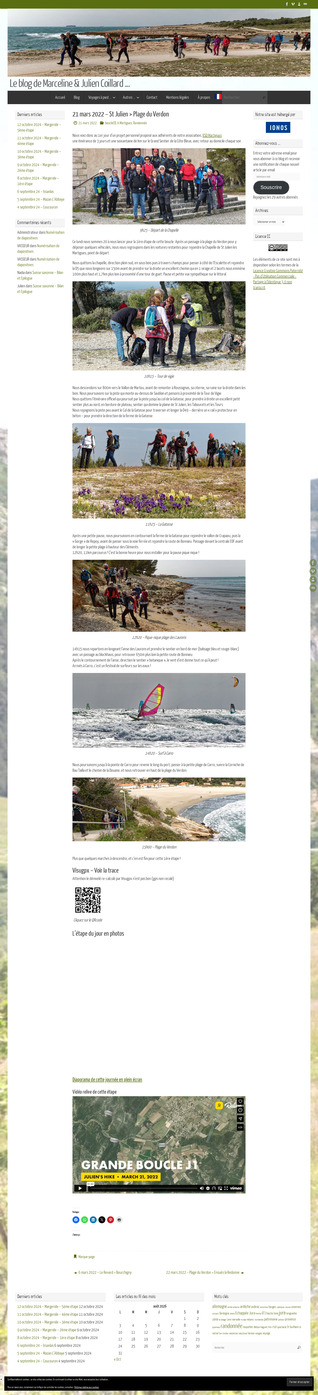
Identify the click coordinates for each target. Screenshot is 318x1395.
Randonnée (140, 123)
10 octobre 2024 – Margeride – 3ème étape (47, 1322)
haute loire (272, 1313)
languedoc (291, 1313)
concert (215, 1313)
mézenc (250, 1319)
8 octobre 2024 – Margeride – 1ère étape (46, 1338)
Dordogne (224, 1313)
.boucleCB (110, 123)
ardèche (245, 1307)
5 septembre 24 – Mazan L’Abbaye (40, 199)
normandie (259, 1319)
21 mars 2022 (88, 123)
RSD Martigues (212, 135)
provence (290, 1319)
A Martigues (124, 123)
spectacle (281, 1327)
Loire (229, 1319)
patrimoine (271, 1319)
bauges (272, 1307)
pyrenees (216, 1327)
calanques (280, 1307)
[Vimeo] (293, 4)
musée (243, 1320)
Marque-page (87, 1257)
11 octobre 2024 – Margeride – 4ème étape (47, 1314)
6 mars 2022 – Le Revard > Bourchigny (105, 1272)
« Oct (117, 1359)
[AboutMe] (299, 4)
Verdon (251, 1333)
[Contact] (305, 4)
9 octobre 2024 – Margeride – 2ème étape (46, 1330)
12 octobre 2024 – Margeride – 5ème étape (47, 1306)
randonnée (231, 1326)
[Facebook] (287, 4)
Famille (258, 1313)
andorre (236, 1307)
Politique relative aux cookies (86, 1387)
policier (281, 1319)
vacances (233, 1333)
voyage (266, 1333)
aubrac (255, 1307)
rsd (274, 1327)
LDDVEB (215, 1319)
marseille (236, 1319)
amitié (230, 1307)
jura (282, 1312)
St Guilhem (293, 1327)
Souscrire (271, 187)
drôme (232, 1313)
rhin (270, 1327)
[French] (218, 97)
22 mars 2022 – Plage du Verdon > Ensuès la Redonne (203, 1272)
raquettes (248, 1327)
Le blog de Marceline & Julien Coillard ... (70, 83)
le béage (222, 1319)
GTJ (264, 1313)
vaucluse (243, 1333)
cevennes (296, 1307)
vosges (258, 1333)
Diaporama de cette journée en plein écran (107, 1080)
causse (288, 1307)
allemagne (219, 1306)
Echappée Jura (245, 1313)
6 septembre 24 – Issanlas (35, 191)
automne (264, 1307)
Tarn (220, 1333)
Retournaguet (260, 1327)
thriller (225, 1333)
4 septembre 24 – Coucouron (37, 207)
